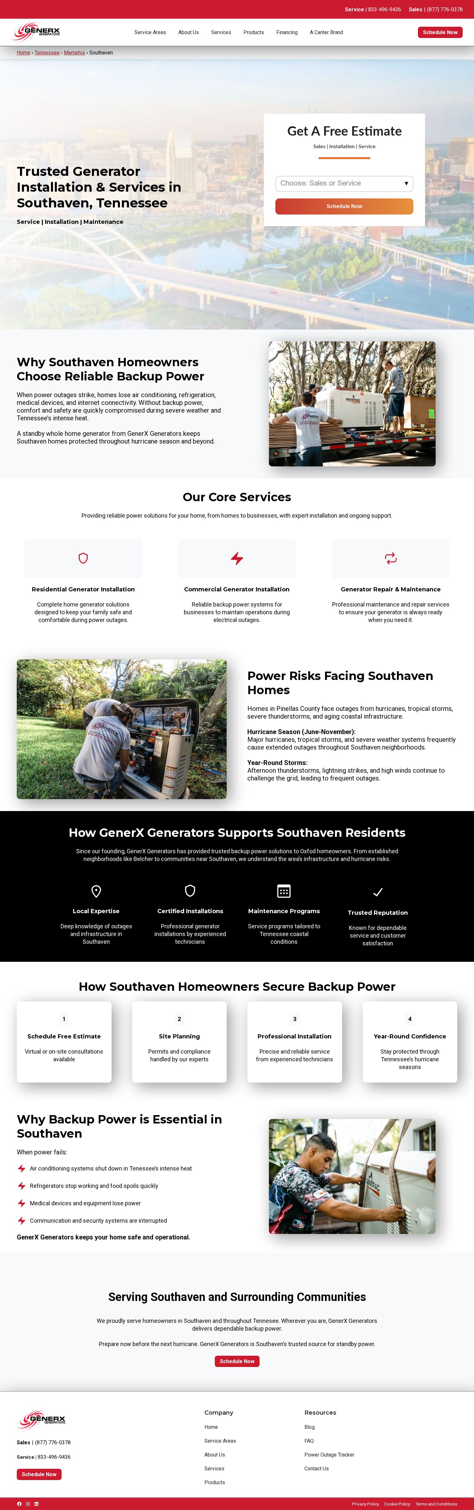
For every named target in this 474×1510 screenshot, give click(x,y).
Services (221, 32)
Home (23, 53)
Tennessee (47, 53)
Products (253, 32)
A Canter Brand (326, 32)
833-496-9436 (54, 1457)
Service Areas (150, 32)
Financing (287, 32)
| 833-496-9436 (373, 9)
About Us (188, 32)
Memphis (74, 53)
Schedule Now (440, 32)
